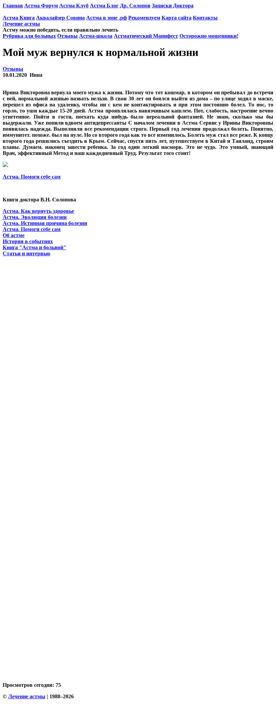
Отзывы (67, 36)
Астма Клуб (74, 5)
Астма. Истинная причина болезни (45, 223)
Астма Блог (104, 5)
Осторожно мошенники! (208, 36)
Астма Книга (19, 18)
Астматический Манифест (146, 36)
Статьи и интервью (26, 253)
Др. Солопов (135, 5)
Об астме (14, 235)
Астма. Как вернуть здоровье (38, 211)
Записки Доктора (173, 5)
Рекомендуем (144, 18)
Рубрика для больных (29, 36)
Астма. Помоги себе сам (32, 177)
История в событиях (28, 241)
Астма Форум (41, 5)
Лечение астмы (21, 24)
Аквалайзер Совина (60, 18)
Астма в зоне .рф (106, 18)
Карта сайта (177, 18)
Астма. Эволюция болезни (35, 217)
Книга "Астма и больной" (34, 247)
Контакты (205, 18)
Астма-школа (95, 36)
